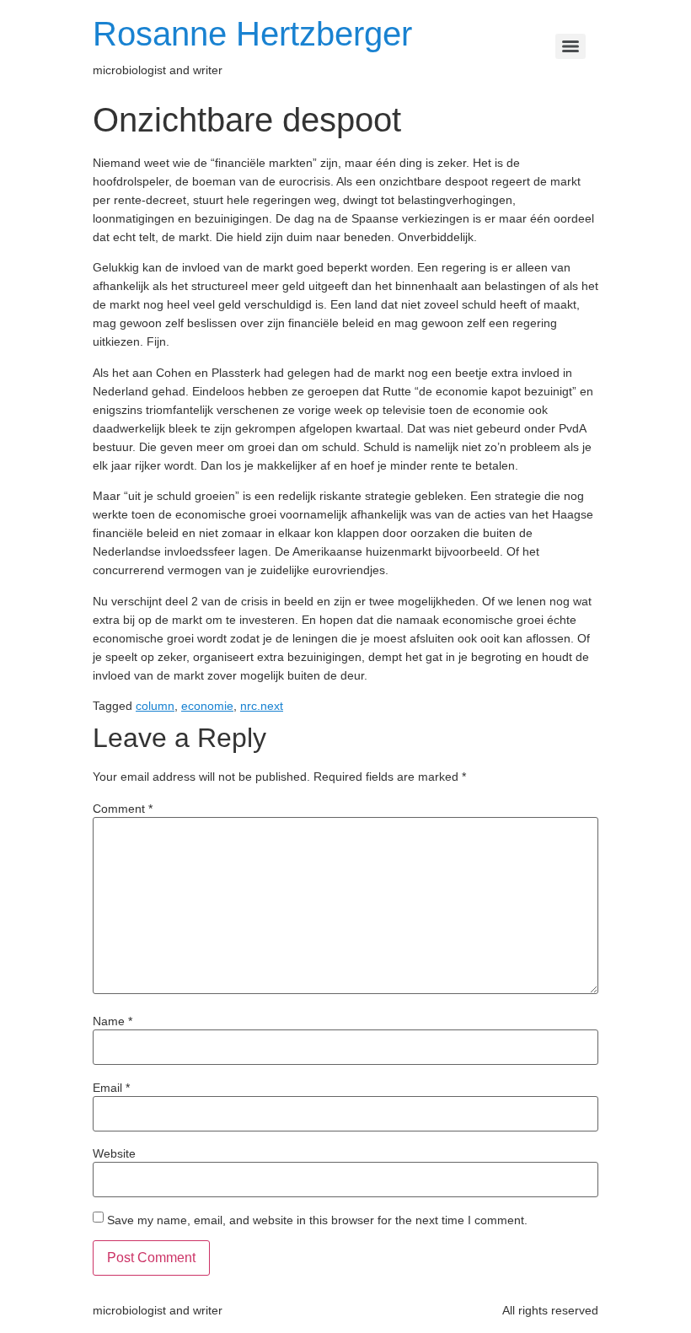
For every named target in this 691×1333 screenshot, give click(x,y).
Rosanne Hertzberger (252, 33)
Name (112, 1021)
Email (111, 1088)
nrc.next (261, 705)
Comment (123, 808)
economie (207, 705)
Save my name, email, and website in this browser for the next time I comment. (317, 1220)
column (155, 705)
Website (114, 1153)
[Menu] (570, 46)
